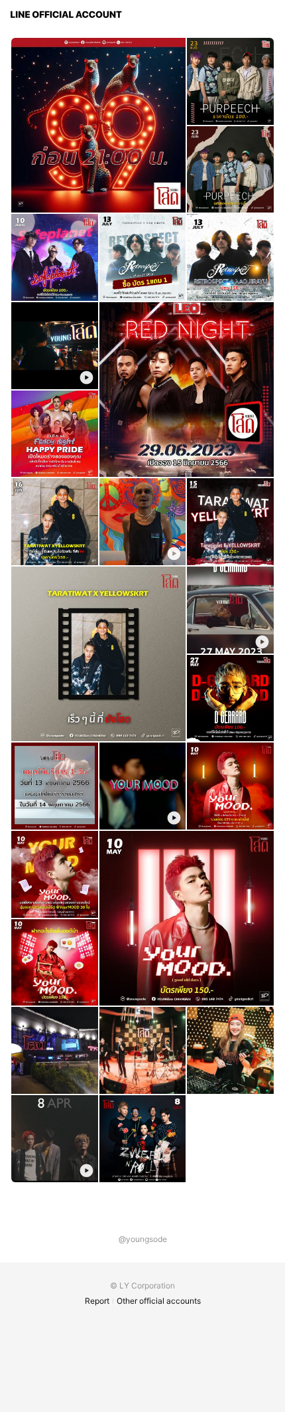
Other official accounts (159, 1301)
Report (97, 1301)
